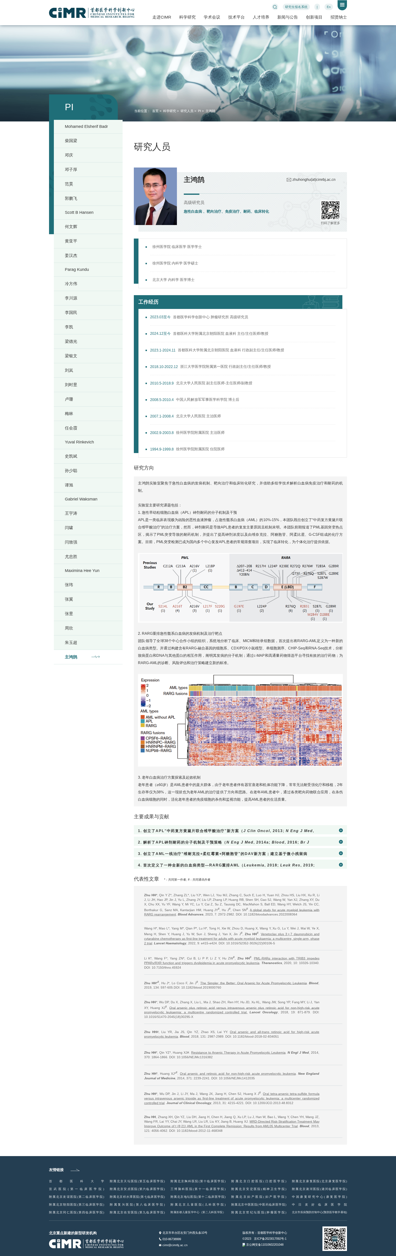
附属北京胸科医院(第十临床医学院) (198, 1181)
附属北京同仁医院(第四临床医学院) (76, 1212)
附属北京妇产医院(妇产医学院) (258, 1196)
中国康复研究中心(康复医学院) (319, 1196)
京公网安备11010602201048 (264, 1244)
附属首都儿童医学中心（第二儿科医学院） (198, 1212)
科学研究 (187, 17)
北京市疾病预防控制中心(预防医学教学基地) (319, 1212)
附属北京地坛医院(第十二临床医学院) (198, 1196)
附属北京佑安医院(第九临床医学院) (137, 1212)
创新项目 (314, 17)
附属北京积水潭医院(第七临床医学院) (137, 1196)
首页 (155, 111)
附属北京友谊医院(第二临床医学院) (76, 1196)
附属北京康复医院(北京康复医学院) (319, 1181)
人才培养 (261, 17)
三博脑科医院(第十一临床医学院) (198, 1189)
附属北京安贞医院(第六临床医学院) (137, 1189)
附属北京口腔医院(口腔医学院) (258, 1181)
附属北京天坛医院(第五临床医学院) (137, 1181)
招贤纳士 (338, 17)
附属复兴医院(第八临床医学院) (137, 1204)
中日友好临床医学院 (319, 1204)
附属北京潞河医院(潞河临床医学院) (319, 1189)
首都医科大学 (76, 1181)
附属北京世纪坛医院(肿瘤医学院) (258, 1212)
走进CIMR (161, 17)
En (329, 7)
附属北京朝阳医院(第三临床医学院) (76, 1204)
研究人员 (186, 111)
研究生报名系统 (296, 7)
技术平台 (236, 17)
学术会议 (212, 17)
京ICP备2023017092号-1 (270, 1238)
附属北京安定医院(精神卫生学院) (258, 1189)
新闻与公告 (287, 17)
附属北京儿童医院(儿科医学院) (198, 1204)
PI (199, 111)
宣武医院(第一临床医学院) (76, 1189)
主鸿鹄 (210, 111)
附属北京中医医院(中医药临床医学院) (258, 1204)
